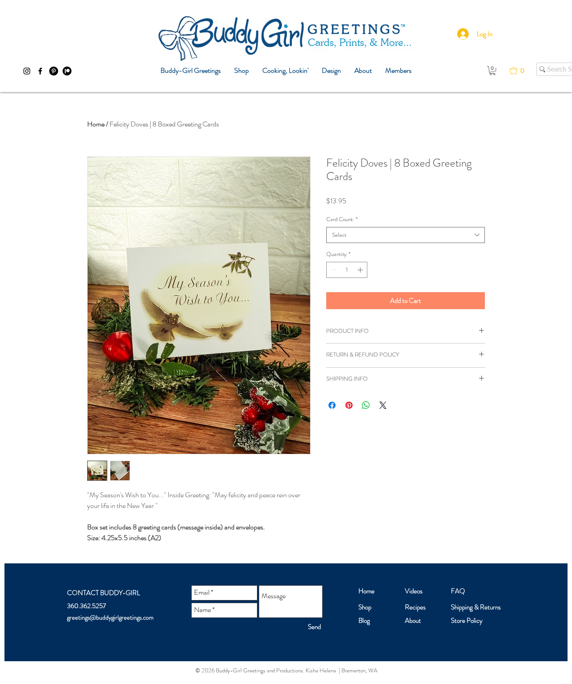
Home (96, 124)
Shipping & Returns (476, 607)
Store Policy (467, 620)
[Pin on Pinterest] (349, 405)
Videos (414, 591)
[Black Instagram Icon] (26, 71)
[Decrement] (333, 269)
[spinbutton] (347, 269)
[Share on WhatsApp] (366, 405)
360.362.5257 (86, 606)
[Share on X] (383, 405)
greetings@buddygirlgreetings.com (110, 617)
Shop (364, 607)
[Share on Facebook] (332, 405)
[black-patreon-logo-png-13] (67, 71)
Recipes (415, 607)
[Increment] (361, 269)
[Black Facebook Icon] (40, 71)
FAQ (458, 591)
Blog (364, 620)
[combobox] (405, 235)
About (413, 620)
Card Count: (342, 219)
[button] (492, 70)
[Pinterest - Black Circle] (53, 71)
